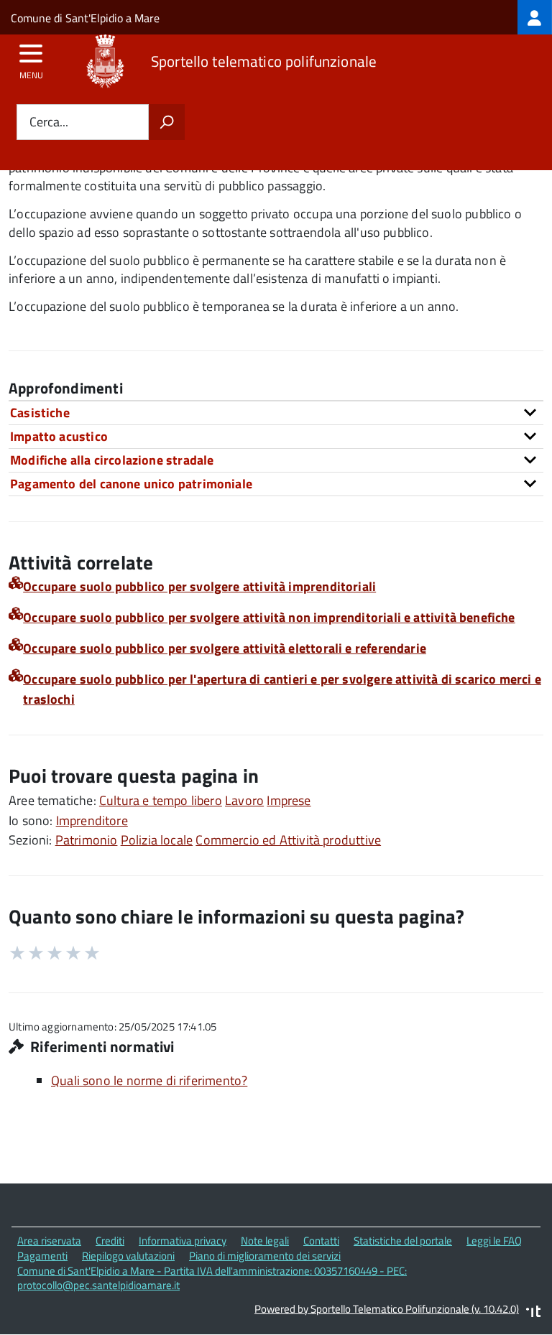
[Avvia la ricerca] (167, 122)
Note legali (265, 1240)
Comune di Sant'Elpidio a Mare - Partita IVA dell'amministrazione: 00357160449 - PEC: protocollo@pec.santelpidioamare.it (212, 1278)
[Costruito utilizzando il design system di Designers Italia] (533, 1313)
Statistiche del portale (403, 1240)
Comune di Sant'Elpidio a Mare (85, 18)
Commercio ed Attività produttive (288, 840)
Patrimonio (86, 840)
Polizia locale (157, 840)
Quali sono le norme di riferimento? (149, 1080)
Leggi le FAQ (494, 1240)
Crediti (110, 1240)
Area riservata (49, 1240)
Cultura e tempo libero (160, 800)
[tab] (276, 412)
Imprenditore (92, 820)
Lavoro (244, 800)
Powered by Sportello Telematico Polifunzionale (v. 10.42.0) (386, 1309)
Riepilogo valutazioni (128, 1255)
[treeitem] (535, 17)
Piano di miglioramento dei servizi (265, 1255)
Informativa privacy (182, 1240)
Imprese (288, 800)
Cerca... (48, 122)
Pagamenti (42, 1255)
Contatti (321, 1240)
